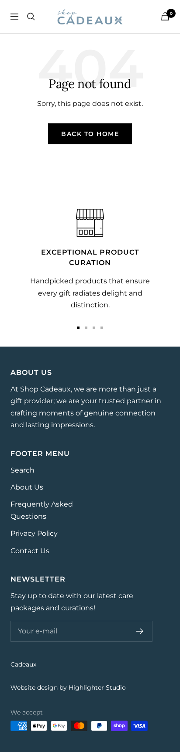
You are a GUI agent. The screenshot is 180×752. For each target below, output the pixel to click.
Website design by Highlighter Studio (68, 687)
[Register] (140, 631)
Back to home (90, 134)
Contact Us (29, 551)
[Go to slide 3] (94, 328)
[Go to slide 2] (86, 328)
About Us (26, 487)
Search (22, 470)
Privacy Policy (34, 533)
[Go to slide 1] (78, 328)
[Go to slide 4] (101, 328)
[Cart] (165, 16)
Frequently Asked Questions (41, 510)
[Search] (31, 16)
